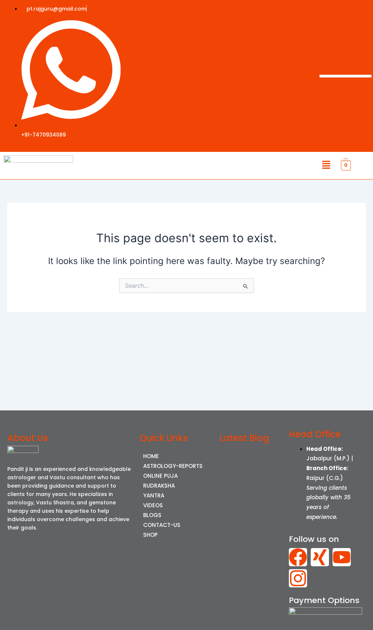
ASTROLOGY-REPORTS (173, 466)
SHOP (150, 535)
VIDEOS (153, 505)
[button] (326, 165)
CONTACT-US (161, 525)
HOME (151, 456)
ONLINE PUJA (160, 476)
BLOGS (152, 515)
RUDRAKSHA (159, 485)
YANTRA (153, 495)
